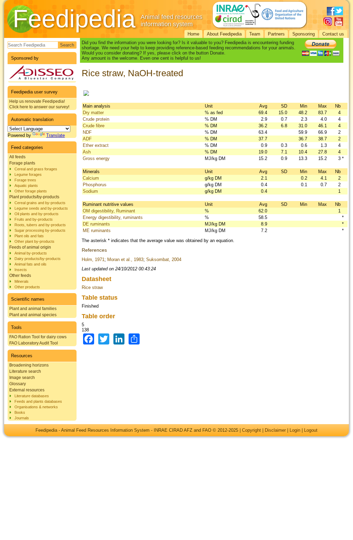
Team (254, 34)
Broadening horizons (29, 365)
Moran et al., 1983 (125, 259)
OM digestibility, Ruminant (109, 210)
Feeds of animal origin (30, 247)
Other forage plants (30, 191)
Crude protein (96, 119)
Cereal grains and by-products (39, 203)
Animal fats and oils (30, 264)
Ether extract (96, 145)
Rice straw (92, 287)
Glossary (17, 383)
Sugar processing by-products (39, 230)
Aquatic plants (26, 185)
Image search (22, 377)
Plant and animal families (33, 308)
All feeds (17, 156)
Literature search (25, 371)
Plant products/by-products (34, 196)
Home (193, 34)
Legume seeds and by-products (41, 208)
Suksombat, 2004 (163, 259)
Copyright (251, 430)
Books (19, 412)
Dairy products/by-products (37, 259)
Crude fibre (93, 125)
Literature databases (31, 396)
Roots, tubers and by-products (40, 225)
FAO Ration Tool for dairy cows (38, 336)
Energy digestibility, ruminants (113, 217)
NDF (87, 132)
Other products (27, 287)
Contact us (333, 34)
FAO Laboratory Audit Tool (33, 343)
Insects (20, 270)
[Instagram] (327, 21)
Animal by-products (30, 253)
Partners (276, 34)
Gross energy (96, 158)
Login (295, 430)
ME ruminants (97, 230)
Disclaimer (275, 430)
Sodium (90, 191)
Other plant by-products (34, 241)
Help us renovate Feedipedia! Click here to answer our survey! (39, 104)
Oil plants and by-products (36, 214)
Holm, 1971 (93, 259)
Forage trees (25, 180)
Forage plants (22, 163)
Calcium (91, 178)
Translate (55, 135)
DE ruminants (96, 224)
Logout (310, 430)
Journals (21, 418)
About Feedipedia (224, 34)
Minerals (21, 281)
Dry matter (93, 112)
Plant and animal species (33, 314)
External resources (26, 390)
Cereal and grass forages (35, 169)
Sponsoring (303, 34)
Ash (87, 151)
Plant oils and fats (29, 236)
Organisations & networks (36, 407)
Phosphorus (95, 184)
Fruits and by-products (33, 219)
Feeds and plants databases (38, 401)
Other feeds (20, 275)
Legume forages (28, 174)
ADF (87, 138)
